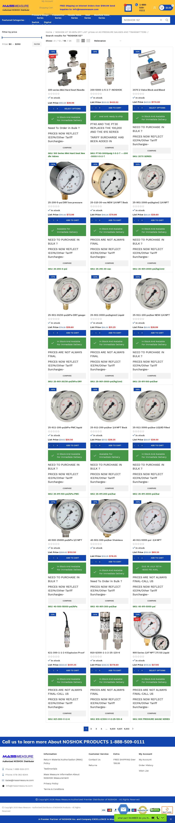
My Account (145, 759)
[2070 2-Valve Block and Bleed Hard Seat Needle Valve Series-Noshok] (152, 68)
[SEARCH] (167, 20)
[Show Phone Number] (158, 818)
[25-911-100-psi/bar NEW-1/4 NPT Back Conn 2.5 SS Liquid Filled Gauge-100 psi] (152, 293)
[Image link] (18, 758)
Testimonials (50, 768)
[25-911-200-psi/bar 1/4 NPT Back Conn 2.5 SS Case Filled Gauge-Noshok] (109, 406)
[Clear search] (162, 20)
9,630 (112, 729)
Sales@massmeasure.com (19, 780)
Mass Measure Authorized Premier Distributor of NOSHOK (86, 799)
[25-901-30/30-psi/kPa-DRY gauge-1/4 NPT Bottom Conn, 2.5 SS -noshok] (67, 293)
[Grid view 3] (83, 41)
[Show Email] (153, 818)
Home (49, 32)
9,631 (119, 729)
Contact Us (94, 759)
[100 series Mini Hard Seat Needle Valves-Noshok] (67, 68)
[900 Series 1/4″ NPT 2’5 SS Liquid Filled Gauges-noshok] (152, 631)
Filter (37, 44)
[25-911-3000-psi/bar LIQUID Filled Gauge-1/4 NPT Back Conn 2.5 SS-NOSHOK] (152, 406)
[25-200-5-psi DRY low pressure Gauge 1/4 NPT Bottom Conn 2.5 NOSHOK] (67, 181)
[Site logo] (16, 7)
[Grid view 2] (78, 41)
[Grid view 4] (88, 41)
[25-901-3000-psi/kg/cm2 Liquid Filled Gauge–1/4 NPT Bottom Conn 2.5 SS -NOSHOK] (109, 293)
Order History (146, 765)
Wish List (144, 770)
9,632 (126, 729)
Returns (93, 765)
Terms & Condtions (54, 789)
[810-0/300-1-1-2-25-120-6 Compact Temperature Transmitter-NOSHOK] (109, 631)
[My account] (154, 7)
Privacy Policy (51, 783)
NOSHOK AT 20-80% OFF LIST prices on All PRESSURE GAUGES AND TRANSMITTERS (100, 32)
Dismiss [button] (171, 819)
